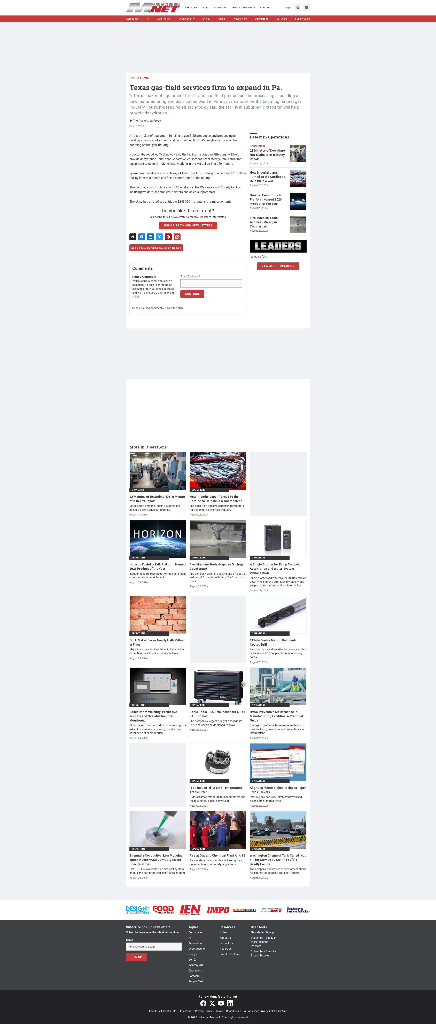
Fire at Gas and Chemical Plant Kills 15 (217, 855)
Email (129, 939)
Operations (139, 78)
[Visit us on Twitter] (212, 1003)
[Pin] (168, 236)
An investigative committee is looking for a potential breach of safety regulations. (216, 862)
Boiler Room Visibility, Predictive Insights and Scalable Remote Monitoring (153, 716)
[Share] (141, 236)
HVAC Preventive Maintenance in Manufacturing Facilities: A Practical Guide (276, 716)
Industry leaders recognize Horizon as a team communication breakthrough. (157, 575)
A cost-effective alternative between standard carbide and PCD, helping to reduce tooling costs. (278, 653)
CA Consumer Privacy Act (258, 1011)
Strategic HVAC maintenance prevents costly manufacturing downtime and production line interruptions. (277, 729)
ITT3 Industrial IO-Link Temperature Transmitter (216, 790)
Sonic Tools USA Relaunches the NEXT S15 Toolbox (217, 714)
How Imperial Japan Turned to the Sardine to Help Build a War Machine (267, 177)
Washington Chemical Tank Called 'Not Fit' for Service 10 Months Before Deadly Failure (278, 860)
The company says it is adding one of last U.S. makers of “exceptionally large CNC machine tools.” (218, 577)
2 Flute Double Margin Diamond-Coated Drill (273, 642)
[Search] (297, 7)
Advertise (185, 1011)
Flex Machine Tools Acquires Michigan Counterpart (264, 222)
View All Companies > (278, 266)
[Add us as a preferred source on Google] (177, 236)
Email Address (190, 276)
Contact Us (169, 1011)
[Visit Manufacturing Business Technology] (298, 909)
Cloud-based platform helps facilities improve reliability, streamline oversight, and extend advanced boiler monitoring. (157, 729)
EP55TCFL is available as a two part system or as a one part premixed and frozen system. (157, 870)
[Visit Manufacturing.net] (271, 909)
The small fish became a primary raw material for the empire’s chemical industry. (217, 507)
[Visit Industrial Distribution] (244, 910)
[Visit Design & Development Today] (137, 909)
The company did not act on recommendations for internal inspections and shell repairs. (278, 870)
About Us (154, 1011)
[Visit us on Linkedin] (230, 1003)
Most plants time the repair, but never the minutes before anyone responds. (154, 507)
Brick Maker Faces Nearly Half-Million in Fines (156, 642)
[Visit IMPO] (218, 909)
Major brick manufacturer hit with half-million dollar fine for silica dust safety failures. (156, 651)
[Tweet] (159, 236)
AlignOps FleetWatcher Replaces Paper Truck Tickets (278, 790)
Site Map (281, 1011)
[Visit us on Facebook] (203, 1003)
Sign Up (136, 957)
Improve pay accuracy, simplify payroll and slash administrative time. (276, 798)
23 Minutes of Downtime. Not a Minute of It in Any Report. (268, 155)
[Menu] (306, 7)
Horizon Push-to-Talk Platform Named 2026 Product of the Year (266, 199)
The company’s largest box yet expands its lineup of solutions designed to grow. (216, 722)
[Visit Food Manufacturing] (164, 909)
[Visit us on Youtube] (221, 1003)
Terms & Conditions (227, 1011)
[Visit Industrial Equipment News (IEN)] (190, 909)
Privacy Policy (203, 1011)
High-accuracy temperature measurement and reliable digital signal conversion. (217, 798)
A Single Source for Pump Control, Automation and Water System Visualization (275, 569)
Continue (192, 294)
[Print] (132, 236)
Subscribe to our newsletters (187, 225)
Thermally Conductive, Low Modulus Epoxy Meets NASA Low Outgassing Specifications (155, 860)
